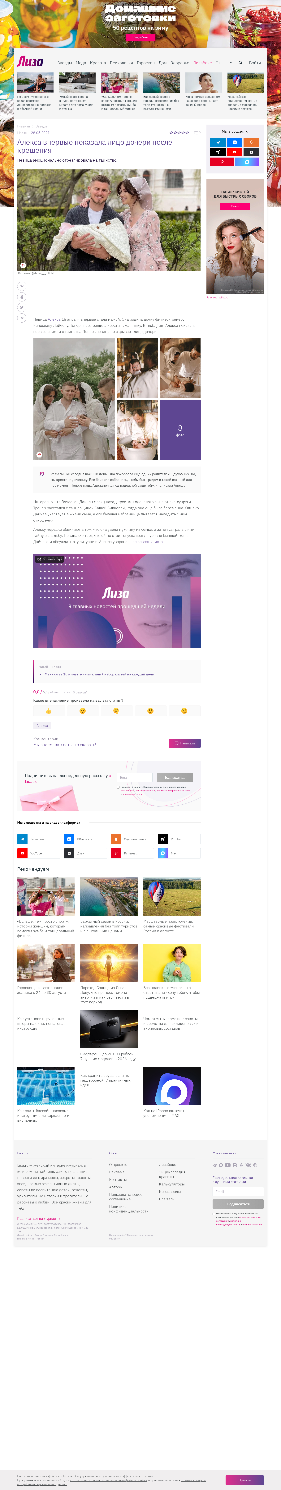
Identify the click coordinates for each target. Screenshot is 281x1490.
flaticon (40, 1238)
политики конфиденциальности (174, 790)
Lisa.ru (22, 133)
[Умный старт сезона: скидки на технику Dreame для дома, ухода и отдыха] (77, 82)
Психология (121, 62)
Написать (187, 743)
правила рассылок (133, 794)
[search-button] (240, 63)
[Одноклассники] (251, 142)
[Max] (247, 162)
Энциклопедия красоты (172, 1174)
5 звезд (187, 132)
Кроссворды (170, 1191)
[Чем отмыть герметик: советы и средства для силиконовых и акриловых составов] (172, 1011)
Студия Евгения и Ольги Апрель (52, 1235)
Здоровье (180, 62)
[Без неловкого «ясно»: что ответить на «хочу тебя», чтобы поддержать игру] (172, 963)
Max (173, 853)
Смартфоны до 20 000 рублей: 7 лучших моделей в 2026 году (108, 1056)
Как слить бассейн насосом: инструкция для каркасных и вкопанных (43, 1115)
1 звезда (172, 132)
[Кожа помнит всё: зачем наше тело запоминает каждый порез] (203, 82)
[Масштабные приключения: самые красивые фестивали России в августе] (245, 82)
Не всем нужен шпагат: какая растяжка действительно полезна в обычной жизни (34, 103)
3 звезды (180, 132)
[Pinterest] (222, 162)
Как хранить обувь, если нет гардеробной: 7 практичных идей (105, 1080)
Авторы (116, 1186)
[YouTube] (234, 152)
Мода (81, 62)
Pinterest (130, 853)
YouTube (36, 853)
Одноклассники (135, 839)
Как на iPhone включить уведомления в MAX (164, 1113)
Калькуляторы (172, 1184)
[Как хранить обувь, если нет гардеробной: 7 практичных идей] (109, 1068)
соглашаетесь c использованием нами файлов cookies (108, 1480)
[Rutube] (218, 152)
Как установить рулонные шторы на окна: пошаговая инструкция (41, 1023)
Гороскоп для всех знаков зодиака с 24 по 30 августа (41, 990)
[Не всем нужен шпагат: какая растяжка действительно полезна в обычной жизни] (35, 82)
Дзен (80, 853)
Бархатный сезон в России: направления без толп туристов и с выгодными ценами (161, 103)
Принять (245, 1480)
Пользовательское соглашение (125, 1197)
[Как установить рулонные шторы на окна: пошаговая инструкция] (46, 1011)
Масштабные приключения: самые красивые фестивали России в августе (242, 103)
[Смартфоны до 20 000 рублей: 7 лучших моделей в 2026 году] (109, 1029)
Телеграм (37, 839)
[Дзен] (251, 152)
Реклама (117, 1172)
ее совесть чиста (147, 541)
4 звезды (183, 132)
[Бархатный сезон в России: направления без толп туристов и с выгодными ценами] (161, 82)
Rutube (176, 839)
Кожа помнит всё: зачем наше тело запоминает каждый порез (202, 101)
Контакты (118, 1179)
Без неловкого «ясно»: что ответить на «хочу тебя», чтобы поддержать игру (171, 992)
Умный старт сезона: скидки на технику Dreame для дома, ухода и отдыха (76, 103)
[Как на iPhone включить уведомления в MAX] (172, 1086)
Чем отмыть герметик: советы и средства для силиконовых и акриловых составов (171, 1023)
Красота (98, 62)
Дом (163, 62)
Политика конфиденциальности (129, 1209)
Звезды (64, 62)
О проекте (118, 1164)
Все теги (167, 1199)
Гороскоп (146, 62)
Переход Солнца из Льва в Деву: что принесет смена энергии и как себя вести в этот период (104, 995)
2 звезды (176, 132)
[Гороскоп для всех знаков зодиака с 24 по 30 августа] (46, 963)
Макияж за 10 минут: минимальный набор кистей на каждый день (99, 674)
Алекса (55, 319)
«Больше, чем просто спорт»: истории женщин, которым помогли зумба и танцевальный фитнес (119, 103)
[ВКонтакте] (234, 142)
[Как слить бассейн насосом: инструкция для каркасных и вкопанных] (46, 1086)
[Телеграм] (218, 142)
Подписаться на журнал (36, 1218)
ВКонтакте (85, 839)
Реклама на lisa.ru (217, 297)
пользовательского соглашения (138, 790)
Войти (255, 62)
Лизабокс (202, 62)
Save (23, 265)
